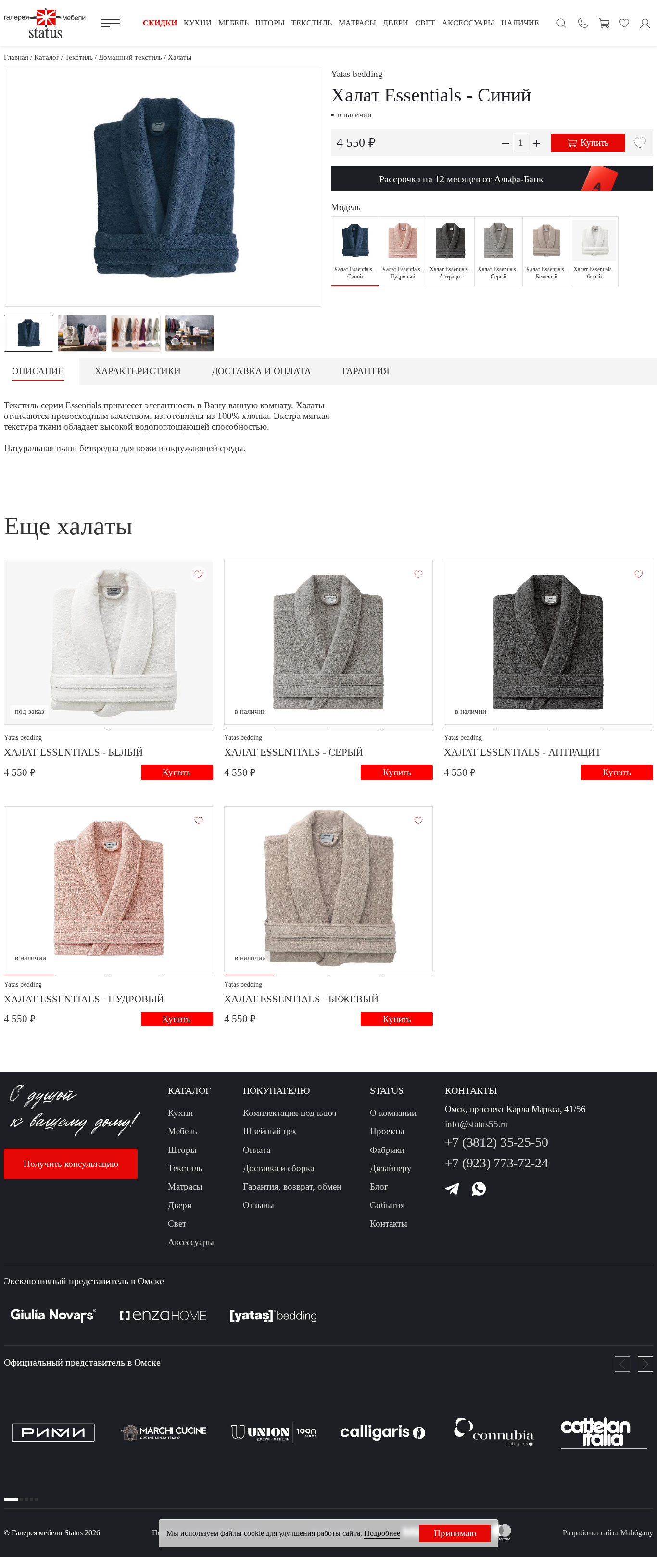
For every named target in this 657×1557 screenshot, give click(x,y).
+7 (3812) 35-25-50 (496, 1142)
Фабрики (387, 1150)
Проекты (387, 1131)
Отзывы (258, 1205)
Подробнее (382, 1533)
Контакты (388, 1223)
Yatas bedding (357, 74)
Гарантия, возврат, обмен (292, 1186)
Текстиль (185, 1168)
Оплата (256, 1150)
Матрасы (185, 1186)
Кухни (180, 1113)
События (387, 1205)
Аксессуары (191, 1242)
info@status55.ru (476, 1124)
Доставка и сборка (278, 1168)
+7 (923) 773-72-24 (496, 1162)
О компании (393, 1113)
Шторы (182, 1150)
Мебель (182, 1131)
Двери (180, 1205)
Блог (379, 1186)
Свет (177, 1223)
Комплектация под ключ (290, 1113)
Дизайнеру (391, 1168)
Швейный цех (270, 1131)
